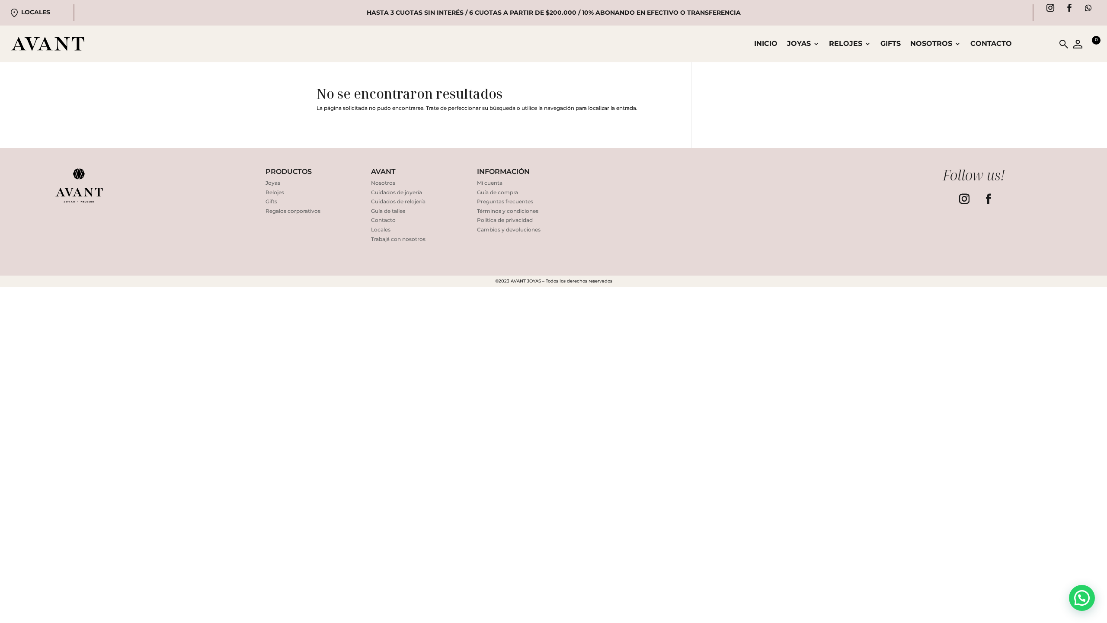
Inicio (765, 44)
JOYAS (799, 44)
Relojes (275, 192)
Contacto (991, 44)
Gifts (890, 44)
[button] (1082, 598)
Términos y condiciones (507, 211)
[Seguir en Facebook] (1069, 8)
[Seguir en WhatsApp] (1088, 8)
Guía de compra (497, 192)
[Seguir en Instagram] (1050, 8)
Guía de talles (388, 211)
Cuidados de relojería (398, 201)
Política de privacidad (505, 220)
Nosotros (931, 44)
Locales (35, 12)
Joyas (273, 183)
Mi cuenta (489, 183)
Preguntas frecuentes (505, 201)
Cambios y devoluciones (509, 229)
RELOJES (845, 44)
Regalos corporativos (293, 211)
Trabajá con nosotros (398, 239)
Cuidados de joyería (396, 192)
